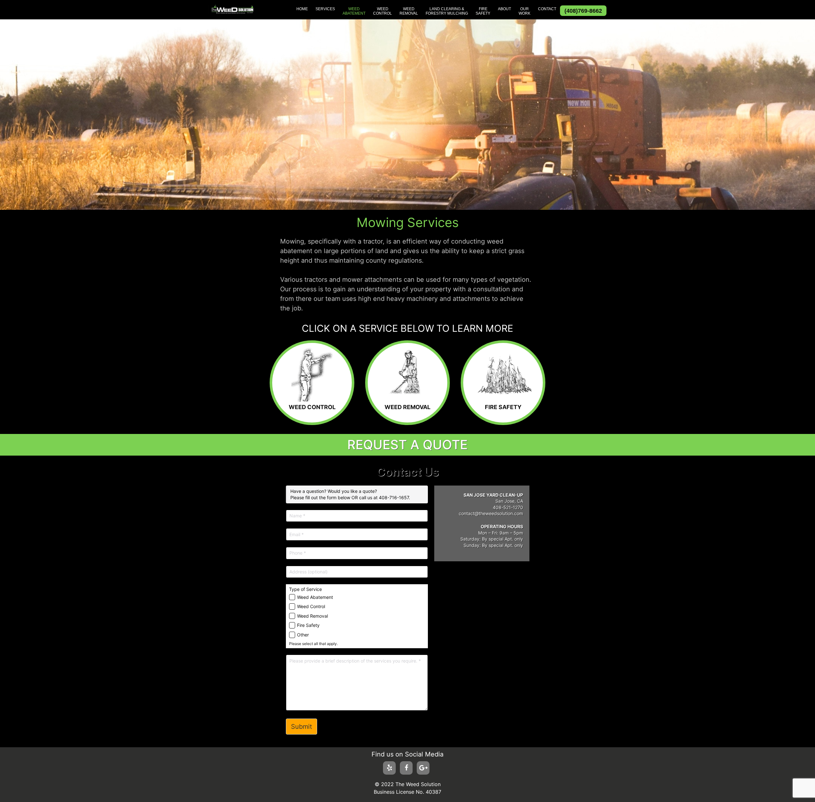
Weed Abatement (315, 597)
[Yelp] (389, 768)
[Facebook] (406, 768)
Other (303, 634)
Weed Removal (312, 616)
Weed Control (311, 606)
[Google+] (423, 768)
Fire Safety (308, 625)
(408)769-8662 (583, 11)
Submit (301, 726)
